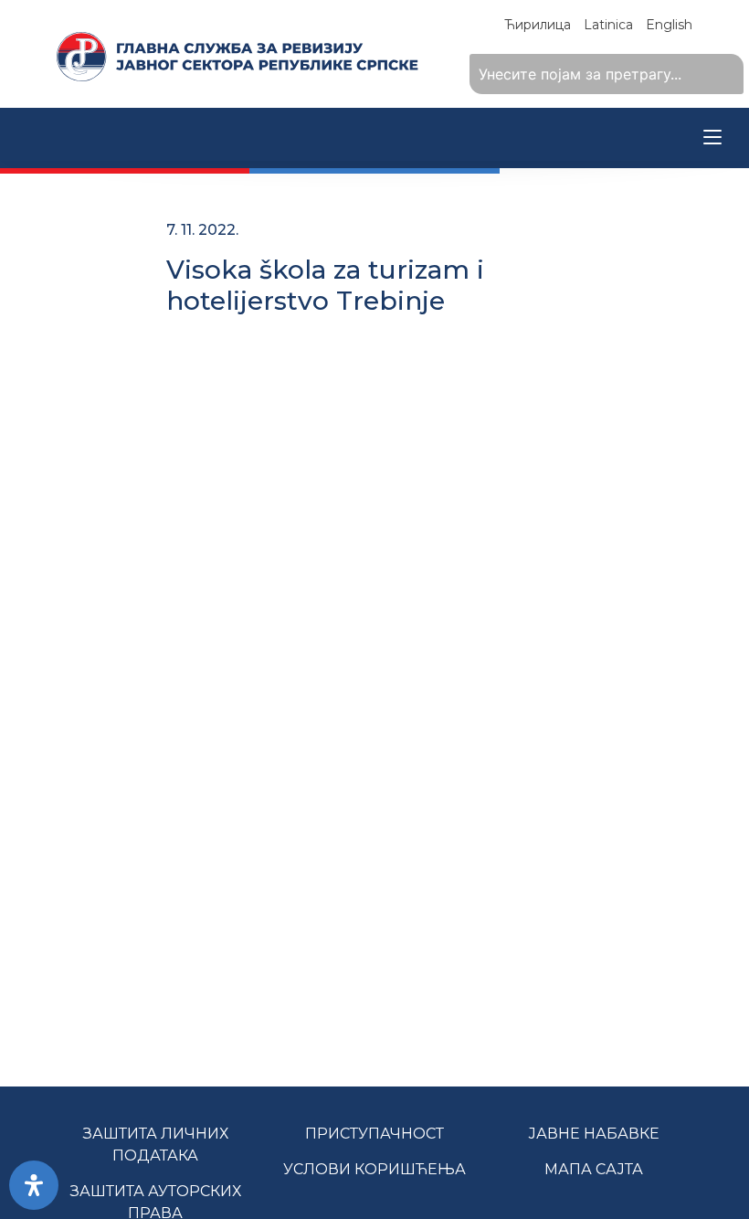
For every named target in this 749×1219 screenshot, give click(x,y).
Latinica (608, 24)
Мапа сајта (593, 1169)
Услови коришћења (374, 1169)
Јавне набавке (593, 1133)
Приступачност (374, 1133)
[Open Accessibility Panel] (33, 1185)
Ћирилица (537, 24)
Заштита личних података (155, 1144)
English (669, 24)
